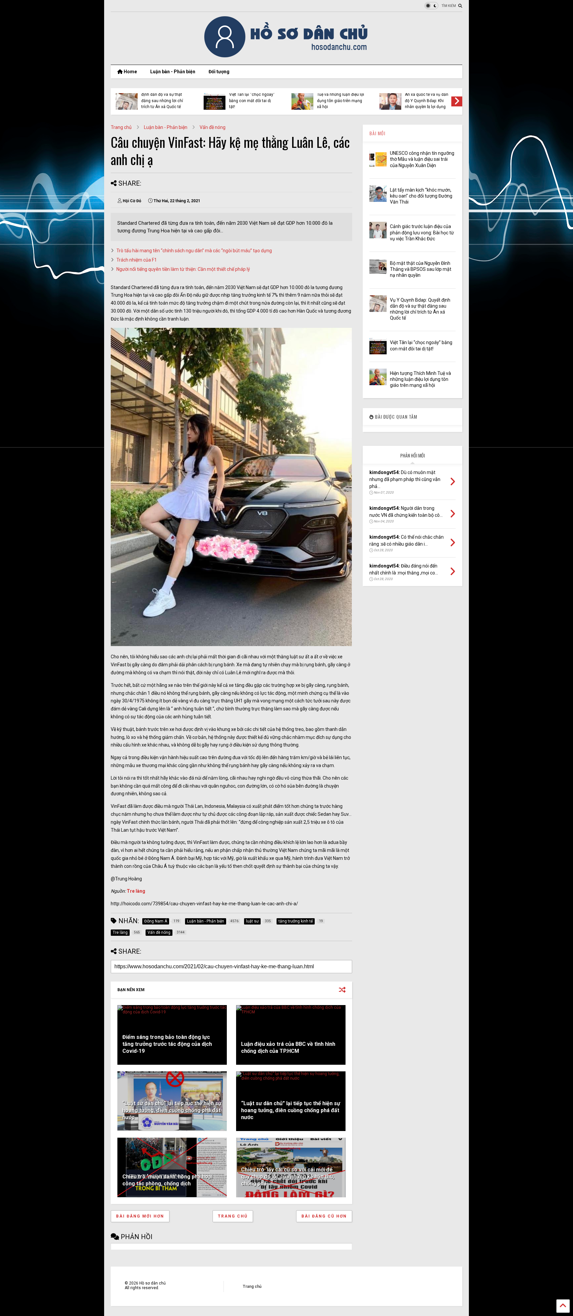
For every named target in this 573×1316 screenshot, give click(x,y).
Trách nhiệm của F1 (136, 260)
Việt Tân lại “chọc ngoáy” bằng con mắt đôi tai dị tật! (252, 100)
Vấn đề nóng (212, 127)
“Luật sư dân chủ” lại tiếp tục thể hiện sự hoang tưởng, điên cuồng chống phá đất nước (172, 1110)
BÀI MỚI (377, 133)
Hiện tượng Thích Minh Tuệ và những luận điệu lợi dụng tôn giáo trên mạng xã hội (340, 97)
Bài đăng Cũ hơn (324, 1216)
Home (130, 71)
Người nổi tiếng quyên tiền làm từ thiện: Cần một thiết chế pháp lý (183, 269)
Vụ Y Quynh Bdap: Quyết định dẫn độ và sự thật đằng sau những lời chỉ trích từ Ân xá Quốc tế (163, 97)
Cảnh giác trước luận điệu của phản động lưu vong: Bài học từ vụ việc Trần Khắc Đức (422, 232)
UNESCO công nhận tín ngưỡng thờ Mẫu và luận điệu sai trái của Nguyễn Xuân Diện (422, 159)
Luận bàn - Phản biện (172, 71)
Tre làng (136, 891)
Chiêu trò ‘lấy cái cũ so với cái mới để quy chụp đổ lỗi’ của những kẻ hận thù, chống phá (287, 1176)
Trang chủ (121, 127)
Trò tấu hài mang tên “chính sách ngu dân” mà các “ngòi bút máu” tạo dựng (194, 250)
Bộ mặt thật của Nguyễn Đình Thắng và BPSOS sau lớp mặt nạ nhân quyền (420, 269)
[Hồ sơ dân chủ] (286, 56)
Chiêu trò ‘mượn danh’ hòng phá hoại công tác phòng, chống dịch (167, 1180)
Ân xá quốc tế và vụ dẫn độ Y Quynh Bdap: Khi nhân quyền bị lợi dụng (426, 100)
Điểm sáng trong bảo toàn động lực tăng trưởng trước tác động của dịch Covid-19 (167, 1044)
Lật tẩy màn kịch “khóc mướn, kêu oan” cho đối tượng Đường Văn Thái (421, 196)
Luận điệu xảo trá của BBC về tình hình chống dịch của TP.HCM (288, 1047)
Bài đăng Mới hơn (140, 1216)
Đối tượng (219, 71)
